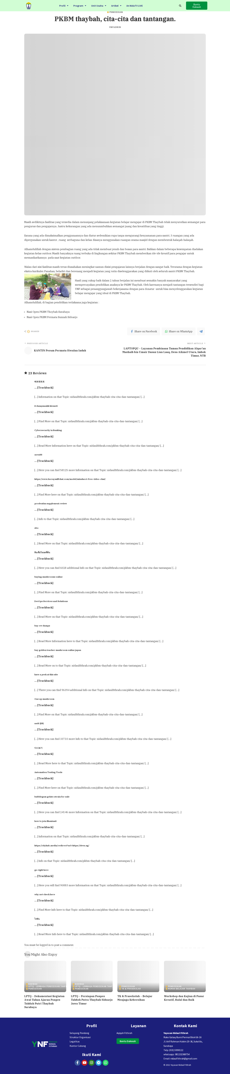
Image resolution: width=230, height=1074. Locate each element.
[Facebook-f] (78, 1063)
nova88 (38, 454)
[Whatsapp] (106, 1063)
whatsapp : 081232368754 (176, 1054)
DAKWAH (32, 984)
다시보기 (38, 747)
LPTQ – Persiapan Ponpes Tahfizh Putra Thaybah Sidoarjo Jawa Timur (92, 1000)
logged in (45, 945)
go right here (41, 870)
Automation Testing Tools (48, 772)
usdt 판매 (39, 723)
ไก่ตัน (37, 918)
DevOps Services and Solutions (51, 601)
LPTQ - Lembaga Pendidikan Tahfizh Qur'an (53, 986)
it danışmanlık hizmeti (46, 406)
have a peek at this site (46, 674)
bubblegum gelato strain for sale (51, 796)
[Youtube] (84, 1063)
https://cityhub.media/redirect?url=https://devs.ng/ (61, 845)
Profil (62, 5)
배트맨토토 (39, 381)
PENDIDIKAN (116, 12)
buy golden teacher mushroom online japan (57, 650)
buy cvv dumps (42, 625)
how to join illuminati (45, 821)
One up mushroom (44, 699)
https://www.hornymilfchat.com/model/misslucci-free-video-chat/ (70, 479)
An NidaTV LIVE (134, 5)
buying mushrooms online (48, 576)
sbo (36, 528)
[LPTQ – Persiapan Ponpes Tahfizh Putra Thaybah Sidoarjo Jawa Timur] (92, 976)
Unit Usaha (97, 5)
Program (78, 5)
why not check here (44, 894)
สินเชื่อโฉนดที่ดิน (42, 552)
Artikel (114, 5)
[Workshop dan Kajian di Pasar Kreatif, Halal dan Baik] (185, 976)
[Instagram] (92, 1063)
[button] (64, 5)
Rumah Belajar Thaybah (181, 989)
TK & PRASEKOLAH (131, 989)
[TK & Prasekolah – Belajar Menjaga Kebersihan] (138, 976)
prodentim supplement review (50, 503)
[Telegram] (99, 1063)
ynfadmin (115, 27)
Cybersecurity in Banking (48, 430)
